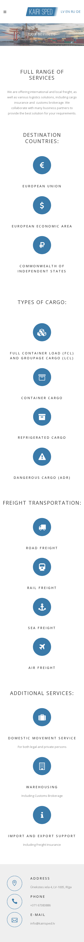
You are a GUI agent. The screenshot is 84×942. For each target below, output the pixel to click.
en (67, 11)
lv (62, 11)
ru (73, 11)
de (78, 11)
